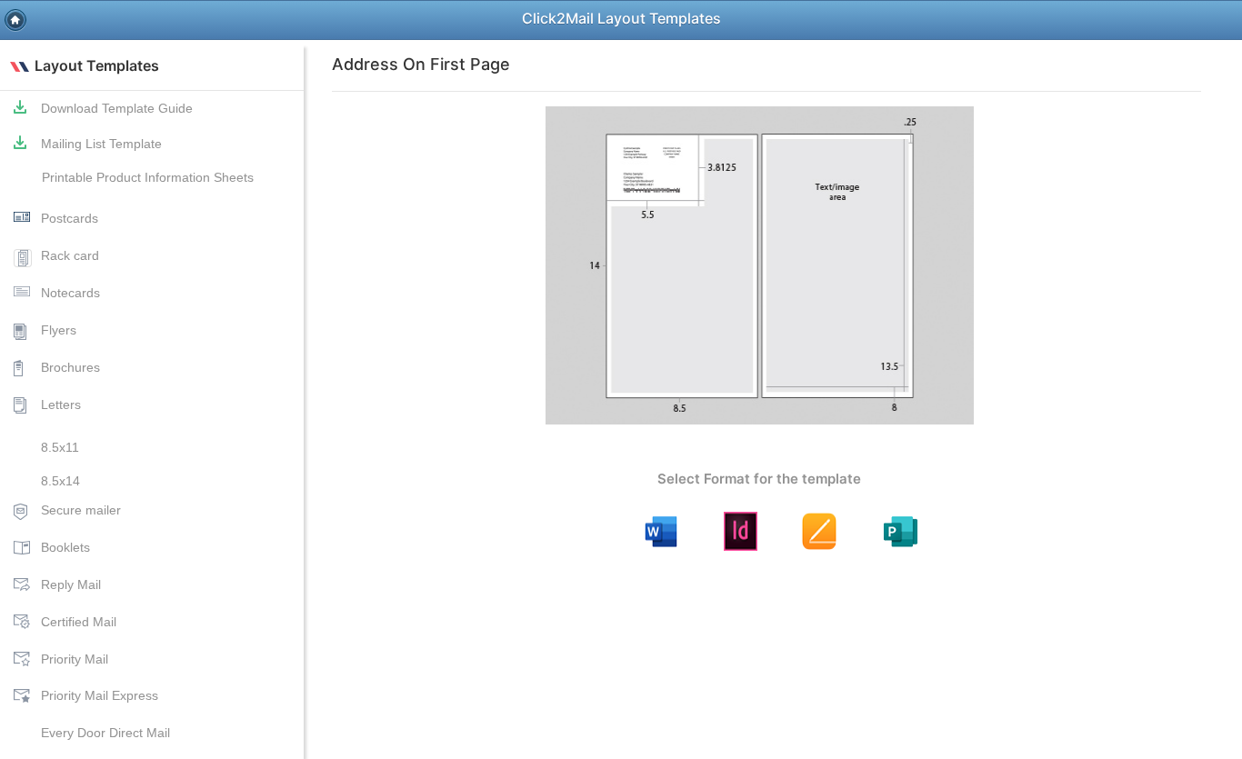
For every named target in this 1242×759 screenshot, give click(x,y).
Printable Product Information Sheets (148, 177)
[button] (15, 20)
